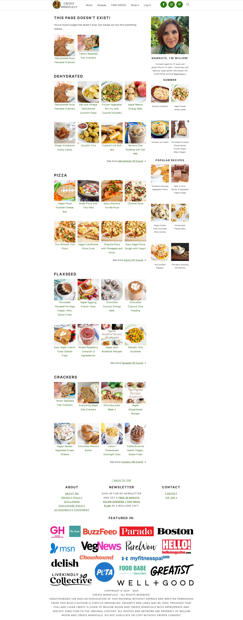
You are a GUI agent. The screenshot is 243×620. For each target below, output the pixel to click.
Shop (134, 5)
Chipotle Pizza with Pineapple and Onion (111, 248)
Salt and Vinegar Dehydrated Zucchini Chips (88, 108)
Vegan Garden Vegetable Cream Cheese (64, 450)
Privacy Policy (72, 498)
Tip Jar (170, 498)
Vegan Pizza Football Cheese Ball (65, 207)
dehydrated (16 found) (130, 161)
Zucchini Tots (88, 145)
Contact (171, 494)
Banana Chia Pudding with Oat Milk (135, 149)
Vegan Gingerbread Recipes (135, 409)
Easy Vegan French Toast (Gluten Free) (64, 351)
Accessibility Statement (71, 510)
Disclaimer (72, 502)
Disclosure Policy (72, 506)
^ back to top (121, 480)
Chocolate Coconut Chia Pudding (135, 306)
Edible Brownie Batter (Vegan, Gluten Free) (135, 450)
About (89, 5)
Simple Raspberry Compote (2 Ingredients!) (88, 351)
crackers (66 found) (132, 462)
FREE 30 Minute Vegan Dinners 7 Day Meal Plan (121, 502)
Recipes (102, 5)
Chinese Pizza (135, 203)
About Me (72, 494)
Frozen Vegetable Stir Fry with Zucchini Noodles (112, 108)
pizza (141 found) (133, 260)
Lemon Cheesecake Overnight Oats (111, 450)
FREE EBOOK (118, 5)
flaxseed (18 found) (132, 363)
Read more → (180, 74)
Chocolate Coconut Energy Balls (112, 306)
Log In (147, 5)
